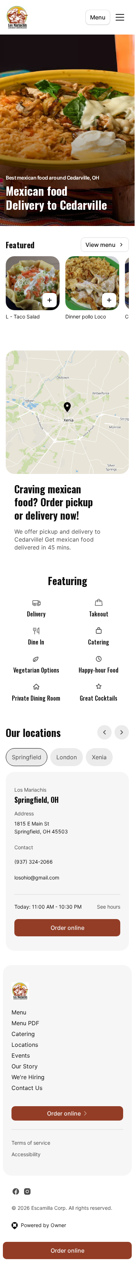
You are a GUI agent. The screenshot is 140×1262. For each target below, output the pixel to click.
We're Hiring (28, 1077)
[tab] (26, 757)
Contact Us (26, 1087)
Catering (23, 1033)
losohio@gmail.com (36, 879)
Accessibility (26, 1154)
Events (20, 1055)
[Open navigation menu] (120, 17)
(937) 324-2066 (33, 863)
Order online (67, 927)
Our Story (24, 1066)
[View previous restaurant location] (104, 732)
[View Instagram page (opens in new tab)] (27, 1191)
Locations (24, 1044)
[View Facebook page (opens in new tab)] (15, 1191)
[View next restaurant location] (122, 732)
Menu (98, 17)
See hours (108, 907)
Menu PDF (25, 1023)
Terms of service (30, 1143)
